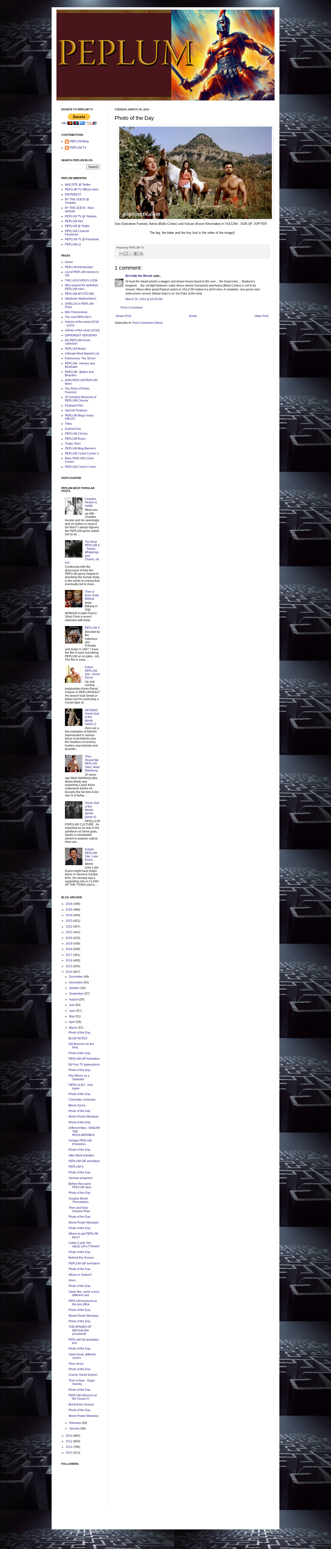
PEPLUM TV (78, 147)
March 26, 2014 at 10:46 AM (144, 299)
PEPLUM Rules (75, 438)
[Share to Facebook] (136, 253)
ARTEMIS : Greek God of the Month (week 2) (92, 717)
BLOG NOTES (78, 1038)
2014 (69, 972)
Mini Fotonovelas (76, 312)
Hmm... (73, 1280)
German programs (81, 1178)
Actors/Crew (73, 429)
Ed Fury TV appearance (84, 1064)
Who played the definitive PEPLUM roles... (81, 287)
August (74, 999)
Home (193, 316)
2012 (69, 1441)
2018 (69, 949)
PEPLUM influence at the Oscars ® (83, 1397)
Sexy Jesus (76, 1363)
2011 (69, 1447)
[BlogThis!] (126, 253)
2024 (69, 915)
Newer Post (123, 316)
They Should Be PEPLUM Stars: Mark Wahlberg (92, 763)
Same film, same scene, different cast (84, 1293)
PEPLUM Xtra (74, 221)
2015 (69, 966)
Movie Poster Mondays (84, 1116)
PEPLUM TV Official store (81, 189)
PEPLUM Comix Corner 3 (82, 453)
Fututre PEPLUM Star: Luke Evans (91, 854)
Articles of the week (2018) (82, 330)
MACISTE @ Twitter (78, 184)
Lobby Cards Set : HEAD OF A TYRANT (84, 1244)
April (72, 1022)
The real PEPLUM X (78, 317)
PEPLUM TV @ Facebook (82, 239)
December (76, 976)
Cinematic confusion (82, 1099)
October (74, 988)
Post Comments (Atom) (148, 323)
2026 (69, 904)
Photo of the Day (79, 1032)
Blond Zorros (77, 1105)
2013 (69, 1435)
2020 (69, 938)
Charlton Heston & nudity (91, 502)
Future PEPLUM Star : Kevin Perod (92, 672)
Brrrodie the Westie (139, 276)
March (73, 1027)
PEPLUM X (92, 627)
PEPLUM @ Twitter (77, 226)
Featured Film (74, 405)
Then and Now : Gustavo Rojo (79, 1209)
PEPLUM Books (75, 348)
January (74, 1428)
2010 (69, 1452)
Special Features (76, 410)
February (75, 1423)
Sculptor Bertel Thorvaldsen (79, 1200)
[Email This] (121, 253)
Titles (68, 423)
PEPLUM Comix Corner (80, 466)
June (72, 1011)
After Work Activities (81, 1155)
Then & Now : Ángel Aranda (82, 1382)
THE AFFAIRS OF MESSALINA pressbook (80, 1330)
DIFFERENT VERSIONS (81, 335)
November (76, 982)
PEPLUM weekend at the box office (83, 1302)
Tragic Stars (73, 443)
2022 (69, 926)
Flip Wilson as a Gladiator (79, 1077)
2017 (69, 955)
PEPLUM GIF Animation (84, 1058)
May (72, 1016)
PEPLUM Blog (79, 141)
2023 (69, 920)
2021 (69, 932)
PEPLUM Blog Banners (80, 448)
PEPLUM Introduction (79, 267)
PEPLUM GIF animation (84, 1161)
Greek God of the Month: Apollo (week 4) (92, 810)
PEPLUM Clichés (76, 433)
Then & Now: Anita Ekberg (92, 595)
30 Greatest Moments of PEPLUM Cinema (80, 398)
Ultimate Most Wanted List (82, 353)
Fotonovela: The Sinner (80, 358)
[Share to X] (130, 253)
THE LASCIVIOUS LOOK (81, 280)
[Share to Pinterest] (141, 253)
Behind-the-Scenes (81, 1257)
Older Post (261, 316)
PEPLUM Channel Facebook (77, 232)
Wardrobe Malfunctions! (80, 298)
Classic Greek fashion (83, 1374)
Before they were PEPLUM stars (80, 1185)
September (76, 993)
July (72, 1005)
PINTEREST (73, 194)
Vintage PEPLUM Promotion (80, 1142)
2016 (69, 960)
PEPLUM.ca (73, 244)
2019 (69, 943)
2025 (69, 909)
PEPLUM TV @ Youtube (81, 216)
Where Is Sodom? (80, 1275)
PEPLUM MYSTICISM (79, 293)
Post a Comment (131, 307)
